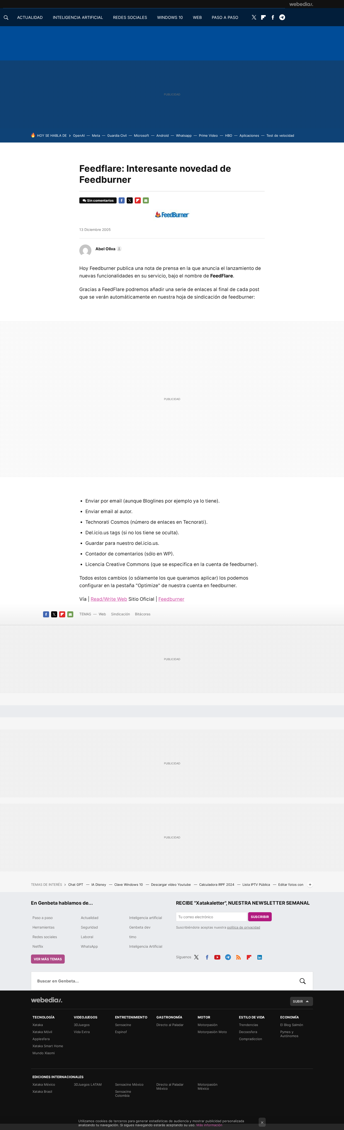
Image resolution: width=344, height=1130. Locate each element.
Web (102, 614)
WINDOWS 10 (170, 17)
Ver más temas (48, 959)
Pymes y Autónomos (289, 1034)
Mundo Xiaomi (43, 1053)
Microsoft (141, 135)
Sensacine (123, 1025)
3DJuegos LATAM (88, 1084)
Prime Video (208, 135)
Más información (209, 1125)
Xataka (37, 1025)
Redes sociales (44, 937)
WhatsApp (89, 946)
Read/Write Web (109, 599)
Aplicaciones (249, 135)
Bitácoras (142, 614)
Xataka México (43, 1084)
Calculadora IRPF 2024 (217, 884)
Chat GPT (76, 884)
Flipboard (263, 17)
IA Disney (99, 884)
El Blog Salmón (291, 1025)
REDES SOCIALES (130, 17)
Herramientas (43, 927)
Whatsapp (184, 135)
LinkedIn (260, 956)
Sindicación (120, 614)
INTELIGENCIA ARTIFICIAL (78, 17)
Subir (298, 1001)
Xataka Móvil (42, 1032)
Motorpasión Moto (212, 1032)
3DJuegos (82, 1025)
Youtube (217, 956)
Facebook (273, 17)
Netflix (37, 946)
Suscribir (260, 917)
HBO (228, 135)
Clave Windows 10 (129, 884)
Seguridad (89, 927)
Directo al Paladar (170, 1025)
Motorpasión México (208, 1086)
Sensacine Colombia (123, 1093)
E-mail (146, 200)
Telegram (282, 17)
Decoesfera (248, 1032)
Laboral (87, 937)
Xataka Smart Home (47, 1046)
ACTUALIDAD (30, 17)
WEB (197, 17)
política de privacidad (243, 927)
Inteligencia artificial (145, 917)
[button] (108, 249)
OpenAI (79, 135)
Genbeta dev (140, 927)
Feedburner (171, 599)
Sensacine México (129, 1084)
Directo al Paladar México (170, 1086)
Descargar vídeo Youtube (171, 884)
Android (162, 135)
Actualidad (89, 917)
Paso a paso (42, 917)
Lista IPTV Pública (257, 884)
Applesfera (41, 1039)
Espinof (121, 1032)
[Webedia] (301, 4)
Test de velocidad (280, 135)
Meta (96, 135)
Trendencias (248, 1025)
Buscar (302, 980)
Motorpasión (208, 1025)
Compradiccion (250, 1039)
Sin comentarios (100, 200)
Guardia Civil (117, 135)
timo (132, 937)
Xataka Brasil (42, 1091)
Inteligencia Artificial (145, 946)
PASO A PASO (225, 17)
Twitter (254, 17)
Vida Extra (82, 1032)
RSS (238, 956)
